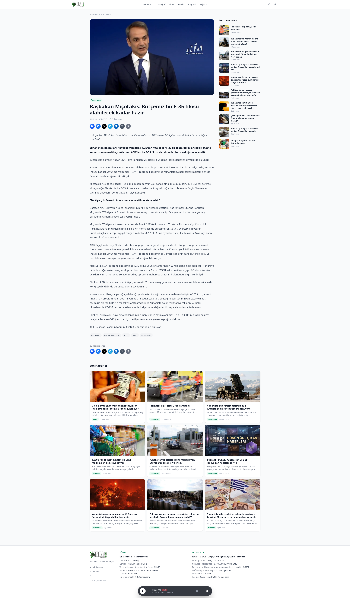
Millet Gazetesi (96, 567)
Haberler (147, 4)
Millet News (95, 571)
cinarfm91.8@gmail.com (138, 577)
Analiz (181, 4)
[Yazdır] (128, 126)
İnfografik (192, 4)
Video (171, 4)
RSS (91, 575)
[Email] (122, 126)
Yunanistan (106, 14)
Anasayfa (94, 14)
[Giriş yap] (275, 4)
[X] (104, 126)
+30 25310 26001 (130, 573)
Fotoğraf (161, 4)
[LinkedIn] (116, 126)
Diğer (202, 4)
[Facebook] (98, 126)
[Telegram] (110, 126)
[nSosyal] (92, 126)
